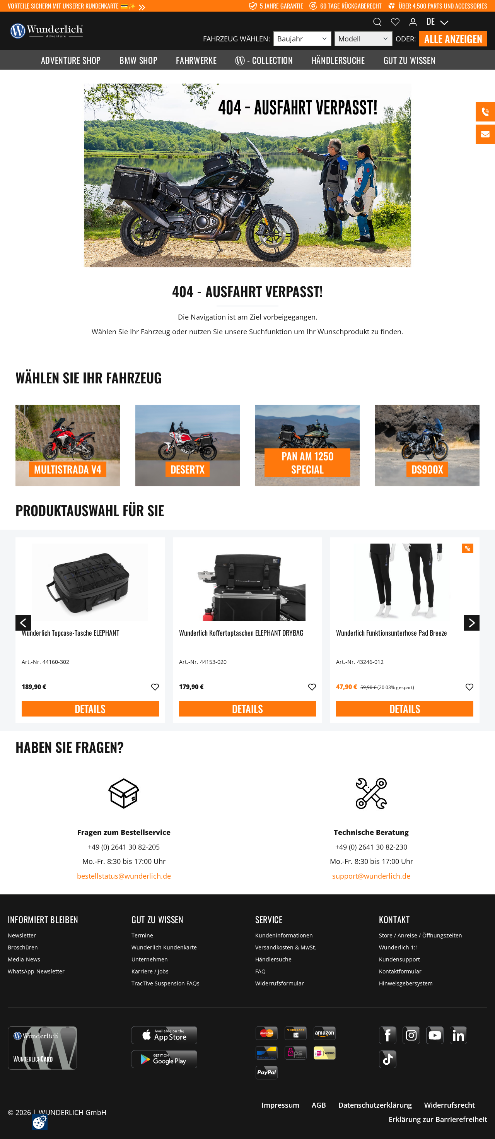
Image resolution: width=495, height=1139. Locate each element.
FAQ (260, 971)
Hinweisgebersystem (406, 983)
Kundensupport (399, 959)
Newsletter (22, 935)
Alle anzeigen (453, 38)
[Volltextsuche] (377, 21)
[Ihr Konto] (413, 21)
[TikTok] (387, 1059)
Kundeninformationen (284, 935)
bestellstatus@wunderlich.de (124, 876)
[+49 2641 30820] (485, 111)
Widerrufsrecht (449, 1105)
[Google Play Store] (164, 1059)
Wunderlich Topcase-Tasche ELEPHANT (70, 633)
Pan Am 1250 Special (308, 462)
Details (90, 708)
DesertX (188, 469)
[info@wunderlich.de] (485, 134)
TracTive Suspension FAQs (165, 983)
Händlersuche (273, 959)
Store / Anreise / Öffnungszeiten (420, 935)
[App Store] (164, 1035)
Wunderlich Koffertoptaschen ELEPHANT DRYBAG (241, 633)
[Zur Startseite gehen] (46, 30)
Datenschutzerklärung (375, 1105)
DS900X (427, 469)
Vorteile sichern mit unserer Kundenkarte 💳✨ (72, 5)
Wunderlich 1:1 (398, 947)
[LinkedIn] (458, 1035)
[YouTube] (435, 1035)
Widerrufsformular (279, 983)
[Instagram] (411, 1035)
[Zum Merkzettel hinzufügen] (155, 687)
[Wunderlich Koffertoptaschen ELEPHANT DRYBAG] (247, 582)
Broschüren (23, 947)
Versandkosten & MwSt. (285, 947)
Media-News (24, 959)
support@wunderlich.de (371, 876)
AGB (319, 1105)
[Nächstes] (472, 622)
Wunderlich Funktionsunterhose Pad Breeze (391, 633)
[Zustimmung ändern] (39, 1122)
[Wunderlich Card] (42, 1048)
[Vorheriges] (23, 622)
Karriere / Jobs (150, 971)
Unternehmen (149, 959)
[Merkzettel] (395, 21)
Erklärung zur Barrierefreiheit (438, 1119)
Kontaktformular (400, 971)
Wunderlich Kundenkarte (164, 947)
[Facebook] (387, 1035)
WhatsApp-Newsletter (36, 971)
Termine (142, 935)
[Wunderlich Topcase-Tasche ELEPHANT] (90, 582)
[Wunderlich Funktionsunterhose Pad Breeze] (404, 582)
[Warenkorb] (482, 21)
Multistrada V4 (67, 469)
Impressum (280, 1105)
